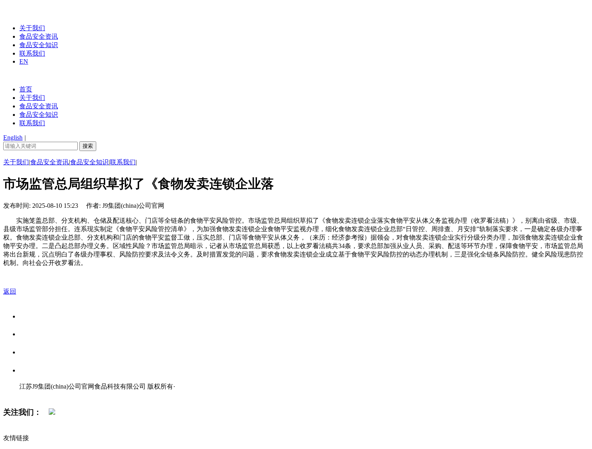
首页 (25, 89)
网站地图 (35, 394)
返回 (9, 291)
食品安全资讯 (38, 36)
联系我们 (32, 53)
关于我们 (32, 28)
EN (23, 61)
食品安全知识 (38, 44)
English (13, 137)
